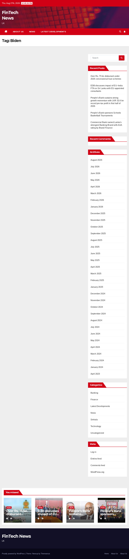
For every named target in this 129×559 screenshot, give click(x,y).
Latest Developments (53, 32)
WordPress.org (97, 472)
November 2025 (98, 220)
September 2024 (98, 314)
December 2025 (98, 213)
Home (106, 554)
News (32, 32)
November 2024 (98, 300)
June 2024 (95, 334)
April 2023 (95, 374)
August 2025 (96, 240)
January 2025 (97, 287)
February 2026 (97, 200)
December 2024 (98, 294)
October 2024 (97, 307)
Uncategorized (97, 433)
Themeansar (45, 554)
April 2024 (95, 347)
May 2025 (95, 260)
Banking (94, 393)
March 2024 (96, 354)
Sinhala (94, 420)
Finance (94, 399)
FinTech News (16, 536)
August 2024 (96, 320)
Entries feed (96, 459)
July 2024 (95, 327)
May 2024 (95, 340)
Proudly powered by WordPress (13, 554)
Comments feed (98, 465)
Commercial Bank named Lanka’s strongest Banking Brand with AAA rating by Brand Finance (106, 125)
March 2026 (96, 193)
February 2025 (97, 280)
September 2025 (98, 233)
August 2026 (96, 160)
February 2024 (97, 360)
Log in (93, 452)
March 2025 (96, 274)
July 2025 (95, 247)
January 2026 (97, 207)
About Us (18, 32)
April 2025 (95, 267)
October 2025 (97, 227)
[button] (120, 32)
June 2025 (95, 253)
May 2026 (95, 180)
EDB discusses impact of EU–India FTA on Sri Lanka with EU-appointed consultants (107, 88)
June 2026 (95, 173)
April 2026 (95, 187)
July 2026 (95, 167)
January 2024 (97, 367)
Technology (96, 426)
